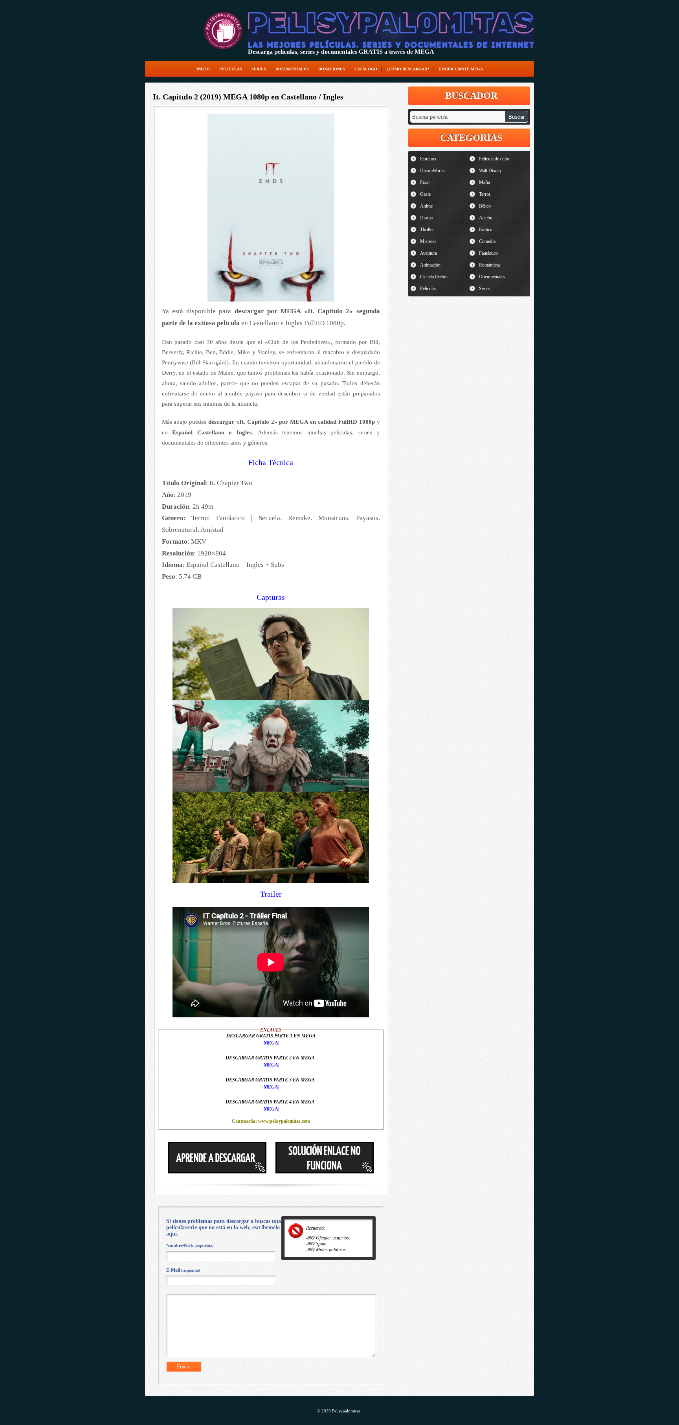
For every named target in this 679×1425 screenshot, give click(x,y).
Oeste (425, 194)
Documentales (292, 69)
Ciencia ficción (434, 276)
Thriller (427, 229)
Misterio (428, 241)
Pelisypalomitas (346, 1410)
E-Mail (183, 1270)
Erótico (485, 229)
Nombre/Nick (189, 1245)
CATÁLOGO (365, 69)
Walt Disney (490, 170)
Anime (426, 206)
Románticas (490, 265)
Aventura (428, 253)
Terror (484, 194)
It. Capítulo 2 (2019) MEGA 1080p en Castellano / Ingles (248, 96)
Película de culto (494, 159)
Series (258, 69)
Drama (426, 218)
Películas (230, 69)
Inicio (203, 69)
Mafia (484, 182)
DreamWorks (432, 170)
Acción (485, 218)
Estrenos (428, 159)
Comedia (487, 241)
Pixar (425, 182)
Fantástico (488, 253)
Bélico (485, 206)
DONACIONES (331, 69)
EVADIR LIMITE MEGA (461, 69)
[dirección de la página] (223, 30)
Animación (430, 265)
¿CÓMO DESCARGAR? (408, 69)
